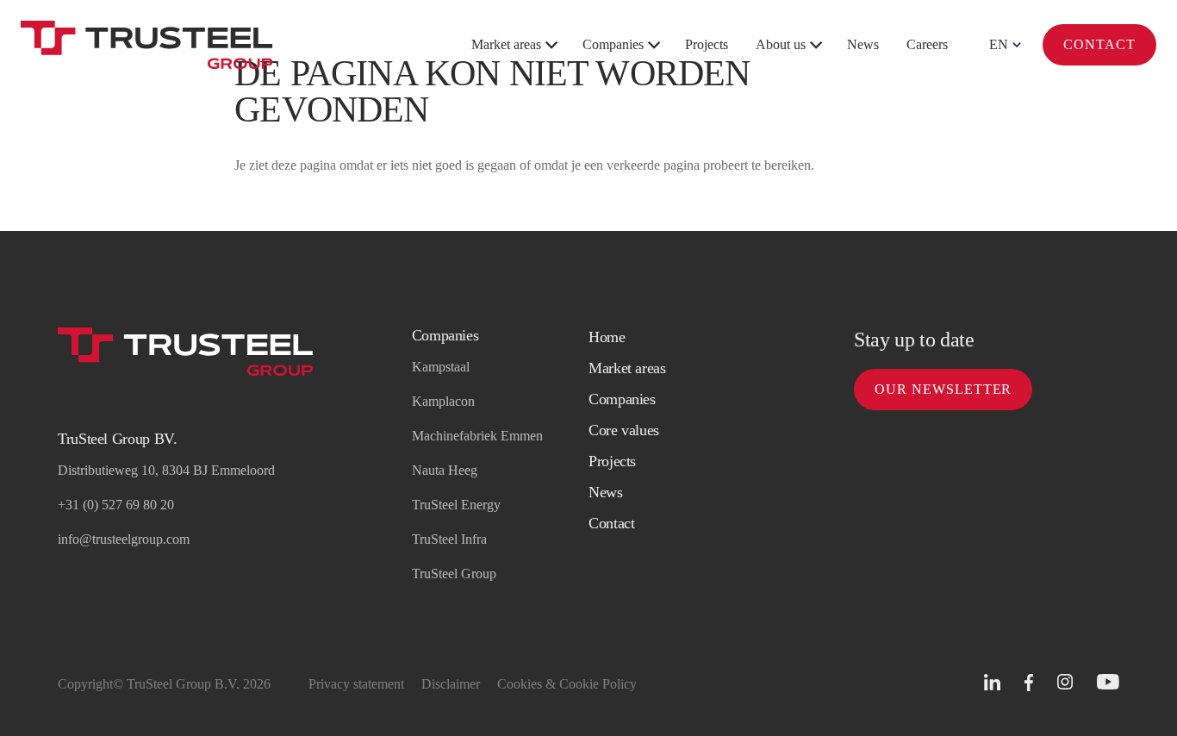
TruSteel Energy (456, 504)
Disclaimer (450, 684)
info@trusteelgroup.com (124, 539)
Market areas (506, 44)
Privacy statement (356, 684)
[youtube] (1108, 682)
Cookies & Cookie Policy (567, 684)
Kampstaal (441, 366)
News (863, 44)
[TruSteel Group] (147, 45)
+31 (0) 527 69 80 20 (116, 504)
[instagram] (1065, 682)
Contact (1099, 44)
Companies (613, 44)
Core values (623, 430)
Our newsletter (943, 389)
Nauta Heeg (444, 470)
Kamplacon (443, 401)
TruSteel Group (454, 573)
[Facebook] (1028, 683)
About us (781, 44)
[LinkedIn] (992, 682)
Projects (706, 44)
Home (607, 337)
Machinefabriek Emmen (477, 435)
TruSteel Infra (449, 539)
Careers (927, 44)
